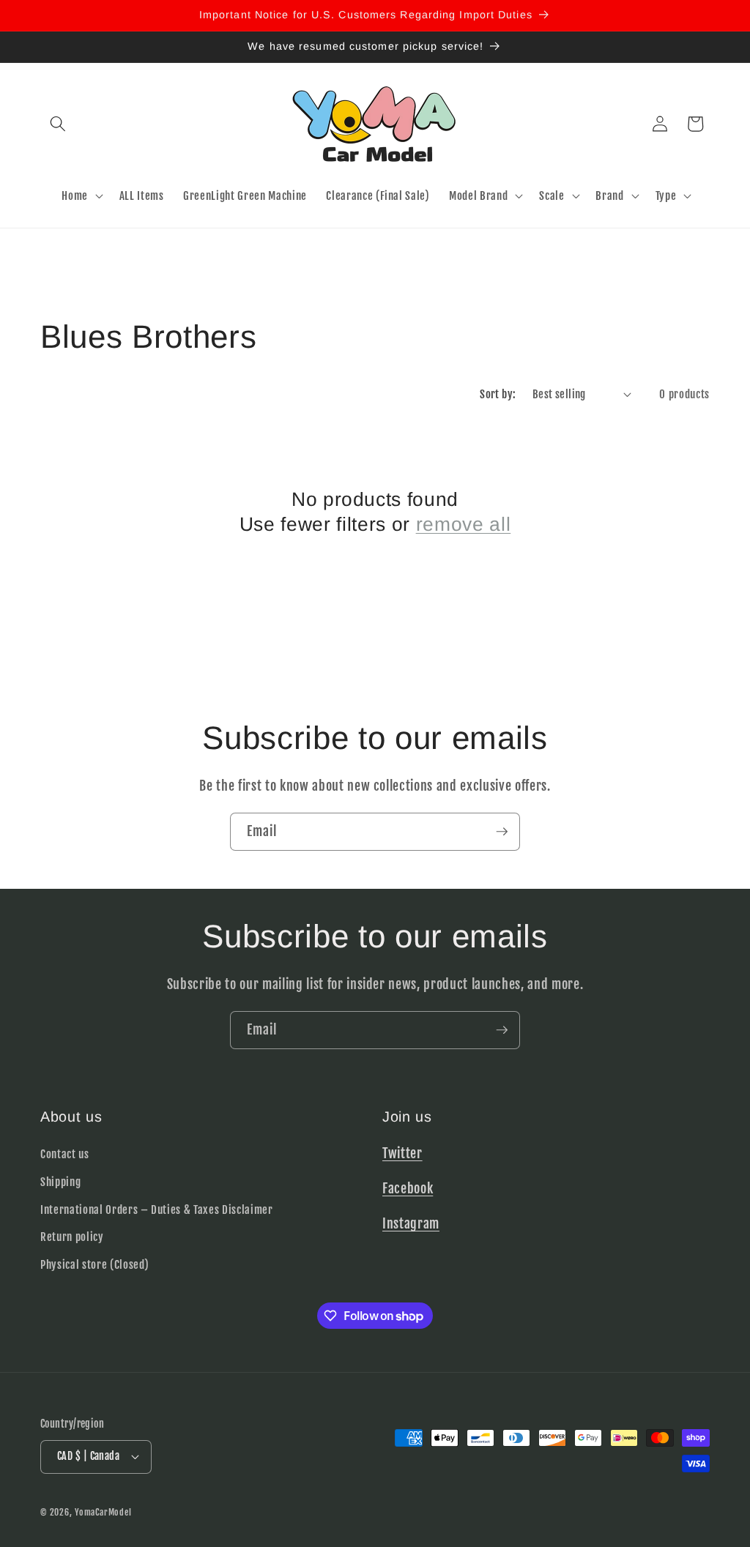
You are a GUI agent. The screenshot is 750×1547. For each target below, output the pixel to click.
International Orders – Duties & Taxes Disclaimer (156, 1209)
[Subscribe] (501, 832)
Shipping (60, 1181)
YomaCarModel (103, 1512)
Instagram (410, 1223)
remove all (463, 524)
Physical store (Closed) (94, 1264)
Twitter (402, 1153)
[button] (57, 123)
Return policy (72, 1236)
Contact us (64, 1154)
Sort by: (498, 394)
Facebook (407, 1188)
